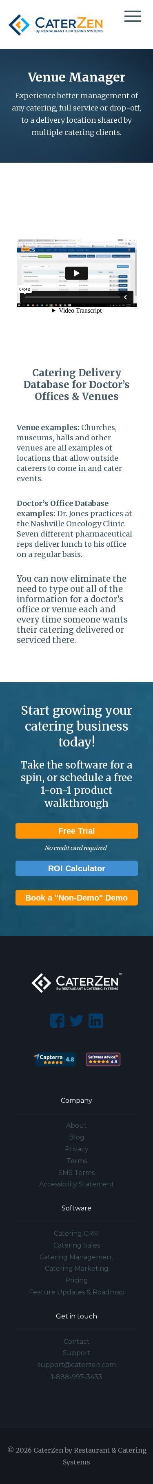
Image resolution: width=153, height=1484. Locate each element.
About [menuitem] (76, 1125)
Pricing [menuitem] (76, 1280)
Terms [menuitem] (77, 1161)
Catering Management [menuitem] (77, 1257)
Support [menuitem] (77, 1353)
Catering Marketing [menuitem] (77, 1268)
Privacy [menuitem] (77, 1149)
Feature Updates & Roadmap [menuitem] (76, 1292)
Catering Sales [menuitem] (76, 1245)
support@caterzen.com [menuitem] (77, 1365)
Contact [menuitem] (77, 1341)
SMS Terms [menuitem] (76, 1173)
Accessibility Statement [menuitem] (76, 1184)
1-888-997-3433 (76, 1377)
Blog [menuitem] (76, 1137)
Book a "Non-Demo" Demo (76, 897)
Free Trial (76, 830)
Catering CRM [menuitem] (76, 1233)
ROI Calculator (76, 868)
